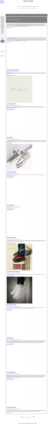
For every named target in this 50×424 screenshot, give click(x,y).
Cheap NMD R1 (9, 174)
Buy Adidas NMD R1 (9, 37)
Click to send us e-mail (2, 56)
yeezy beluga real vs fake (11, 237)
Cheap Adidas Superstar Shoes (30, 376)
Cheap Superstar (15, 307)
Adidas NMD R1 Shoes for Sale (10, 107)
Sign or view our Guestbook (2, 38)
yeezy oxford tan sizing (11, 372)
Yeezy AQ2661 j (10, 137)
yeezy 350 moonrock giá (11, 407)
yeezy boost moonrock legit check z (11, 75)
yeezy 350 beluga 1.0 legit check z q (11, 243)
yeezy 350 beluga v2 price (11, 304)
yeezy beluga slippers (9, 412)
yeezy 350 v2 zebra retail (11, 171)
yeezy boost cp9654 (9, 309)
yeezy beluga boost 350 (9, 143)
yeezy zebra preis (10, 337)
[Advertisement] (28, 12)
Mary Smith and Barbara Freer (28, 423)
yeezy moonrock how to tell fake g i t (13, 271)
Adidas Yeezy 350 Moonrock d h (13, 69)
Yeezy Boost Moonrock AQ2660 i (11, 176)
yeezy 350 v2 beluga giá (11, 103)
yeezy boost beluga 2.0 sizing (10, 276)
